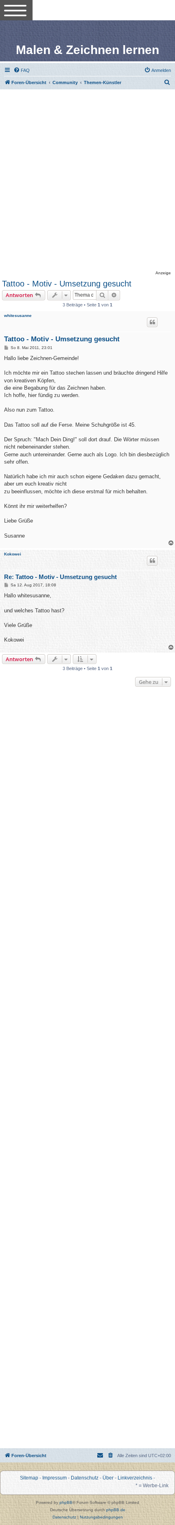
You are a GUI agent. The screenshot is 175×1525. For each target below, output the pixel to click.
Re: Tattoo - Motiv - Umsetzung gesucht (60, 576)
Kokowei (12, 554)
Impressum (54, 1478)
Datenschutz (84, 1478)
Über (108, 1478)
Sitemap (29, 1478)
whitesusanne (18, 315)
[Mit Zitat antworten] (152, 322)
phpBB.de (115, 1510)
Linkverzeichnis (135, 1478)
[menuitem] (21, 70)
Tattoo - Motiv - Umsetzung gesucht (66, 283)
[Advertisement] (87, 180)
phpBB (65, 1502)
